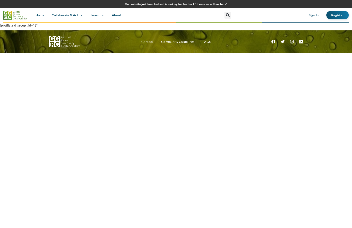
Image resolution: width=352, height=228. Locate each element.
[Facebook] (273, 42)
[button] (227, 15)
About (116, 15)
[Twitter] (282, 42)
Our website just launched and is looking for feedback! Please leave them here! (176, 4)
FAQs (206, 41)
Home (39, 15)
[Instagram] (292, 42)
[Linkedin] (301, 42)
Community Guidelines (177, 41)
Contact (147, 41)
